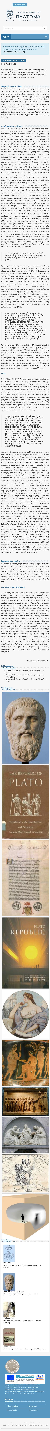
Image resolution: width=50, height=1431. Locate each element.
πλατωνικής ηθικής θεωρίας (13, 587)
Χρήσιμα (9, 1399)
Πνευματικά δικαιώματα (29, 1425)
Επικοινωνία (33, 1410)
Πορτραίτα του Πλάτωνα (13, 1291)
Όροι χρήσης (15, 1425)
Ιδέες (3, 373)
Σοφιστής (7, 1346)
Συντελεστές (33, 1406)
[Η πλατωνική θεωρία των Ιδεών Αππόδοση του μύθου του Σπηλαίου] (25, 1217)
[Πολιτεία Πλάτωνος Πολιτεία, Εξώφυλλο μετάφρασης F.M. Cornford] (25, 802)
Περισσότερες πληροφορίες (14, 52)
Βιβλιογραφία (7, 666)
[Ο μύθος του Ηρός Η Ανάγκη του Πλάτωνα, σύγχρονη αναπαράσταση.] (25, 1173)
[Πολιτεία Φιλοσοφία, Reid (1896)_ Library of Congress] (25, 1014)
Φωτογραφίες (7, 688)
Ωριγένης (7, 1263)
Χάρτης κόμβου (12, 1406)
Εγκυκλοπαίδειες (19, 5)
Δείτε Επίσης (6, 1240)
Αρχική (6, 36)
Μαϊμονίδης (8, 1318)
